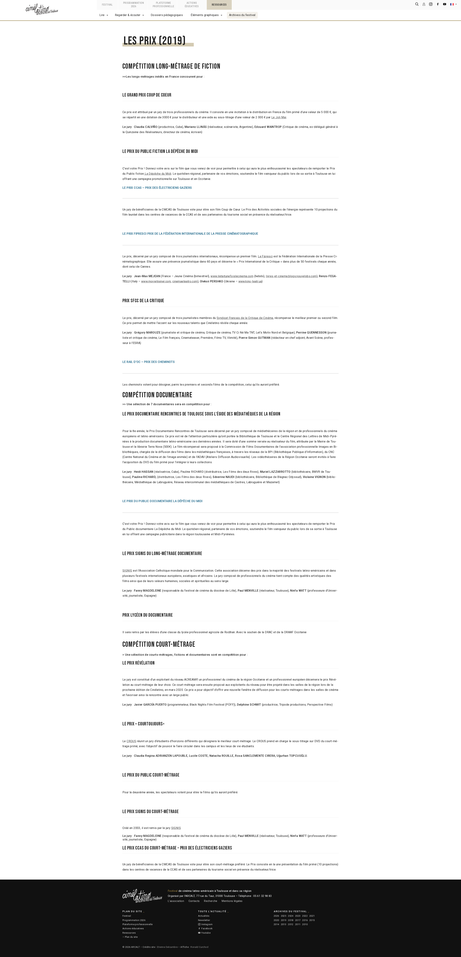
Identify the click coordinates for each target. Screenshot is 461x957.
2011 (298, 924)
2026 (276, 915)
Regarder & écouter (127, 15)
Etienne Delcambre (167, 947)
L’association (176, 901)
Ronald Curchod (199, 947)
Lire (102, 15)
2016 (305, 920)
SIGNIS (127, 570)
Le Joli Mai (278, 117)
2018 (290, 920)
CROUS (131, 741)
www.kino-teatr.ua (250, 281)
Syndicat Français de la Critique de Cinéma (245, 318)
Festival (126, 915)
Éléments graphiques (205, 15)
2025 (283, 915)
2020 (276, 920)
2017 (298, 920)
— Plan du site (130, 937)
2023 (298, 915)
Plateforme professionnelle (137, 924)
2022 (305, 915)
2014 (276, 924)
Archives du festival (242, 15)
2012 (290, 924)
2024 (290, 915)
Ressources (129, 932)
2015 (312, 920)
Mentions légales (232, 901)
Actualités (203, 915)
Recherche (210, 901)
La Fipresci (265, 256)
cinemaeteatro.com (185, 281)
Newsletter (204, 920)
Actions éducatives (133, 928)
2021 (312, 915)
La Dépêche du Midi (157, 173)
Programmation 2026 (133, 920)
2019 (283, 920)
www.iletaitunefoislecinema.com (232, 276)
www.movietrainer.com (156, 281)
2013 (283, 924)
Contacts (194, 901)
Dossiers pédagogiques (167, 15)
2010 (305, 924)
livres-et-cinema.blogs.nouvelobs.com (291, 276)
